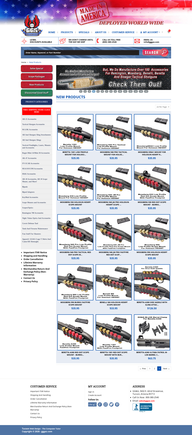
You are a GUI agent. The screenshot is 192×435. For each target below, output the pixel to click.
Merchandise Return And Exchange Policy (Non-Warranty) (37, 271)
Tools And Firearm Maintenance (35, 229)
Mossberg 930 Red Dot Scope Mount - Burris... (152, 203)
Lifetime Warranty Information (33, 264)
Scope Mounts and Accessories (34, 203)
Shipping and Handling (35, 255)
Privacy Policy (31, 281)
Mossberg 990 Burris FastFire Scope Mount (75, 303)
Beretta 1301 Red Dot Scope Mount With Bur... (113, 353)
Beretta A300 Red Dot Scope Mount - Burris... (75, 353)
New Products (36, 84)
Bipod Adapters (28, 192)
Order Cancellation (33, 259)
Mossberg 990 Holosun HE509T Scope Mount (152, 253)
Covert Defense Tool (30, 223)
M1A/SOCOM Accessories (32, 169)
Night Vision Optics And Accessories (36, 218)
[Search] (155, 52)
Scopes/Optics (27, 208)
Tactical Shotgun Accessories (33, 124)
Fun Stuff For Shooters (31, 234)
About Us (100, 32)
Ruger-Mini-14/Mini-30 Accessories (36, 153)
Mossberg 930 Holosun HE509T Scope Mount (75, 203)
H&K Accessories (29, 174)
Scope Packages (36, 76)
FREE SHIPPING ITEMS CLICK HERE (36, 111)
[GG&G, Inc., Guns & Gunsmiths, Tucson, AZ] (142, 407)
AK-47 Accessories (29, 158)
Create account (94, 395)
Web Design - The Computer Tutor (45, 428)
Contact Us (29, 278)
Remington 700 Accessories (32, 213)
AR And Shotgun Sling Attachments (36, 135)
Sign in (91, 392)
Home (51, 32)
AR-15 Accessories (29, 119)
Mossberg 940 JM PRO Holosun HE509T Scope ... (113, 203)
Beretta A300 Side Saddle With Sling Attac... (152, 303)
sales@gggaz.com (147, 401)
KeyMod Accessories (30, 197)
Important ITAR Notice (35, 252)
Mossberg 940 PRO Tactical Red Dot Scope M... (75, 253)
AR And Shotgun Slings (31, 140)
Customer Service (123, 32)
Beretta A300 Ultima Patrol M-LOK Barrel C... (151, 353)
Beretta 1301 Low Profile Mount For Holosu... (75, 153)
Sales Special (36, 68)
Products (67, 32)
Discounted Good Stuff (36, 92)
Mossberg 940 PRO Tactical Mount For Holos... (113, 153)
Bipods (25, 187)
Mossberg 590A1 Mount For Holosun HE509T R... (152, 153)
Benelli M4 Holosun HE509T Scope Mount (113, 303)
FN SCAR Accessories (30, 163)
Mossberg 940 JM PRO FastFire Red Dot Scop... (114, 253)
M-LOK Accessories (30, 130)
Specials (84, 32)
